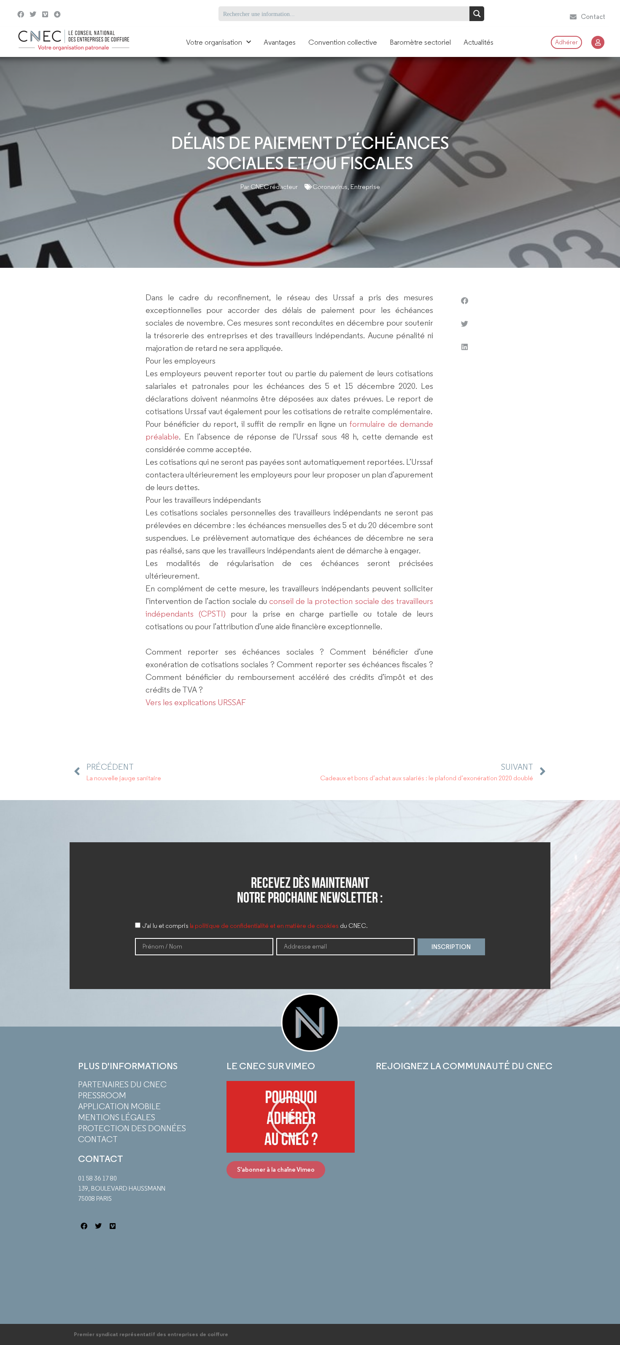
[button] (464, 300)
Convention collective (342, 42)
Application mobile (119, 1106)
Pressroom (102, 1095)
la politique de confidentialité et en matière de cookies (264, 926)
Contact (98, 1139)
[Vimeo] (45, 14)
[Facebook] (21, 14)
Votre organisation (214, 42)
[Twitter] (33, 14)
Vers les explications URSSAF (196, 702)
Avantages (280, 42)
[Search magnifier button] (476, 13)
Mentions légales (116, 1117)
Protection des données (132, 1128)
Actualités (478, 42)
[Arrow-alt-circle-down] (74, 14)
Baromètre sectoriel (420, 42)
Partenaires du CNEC (122, 1084)
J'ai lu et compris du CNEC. (255, 926)
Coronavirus (330, 187)
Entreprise (365, 187)
